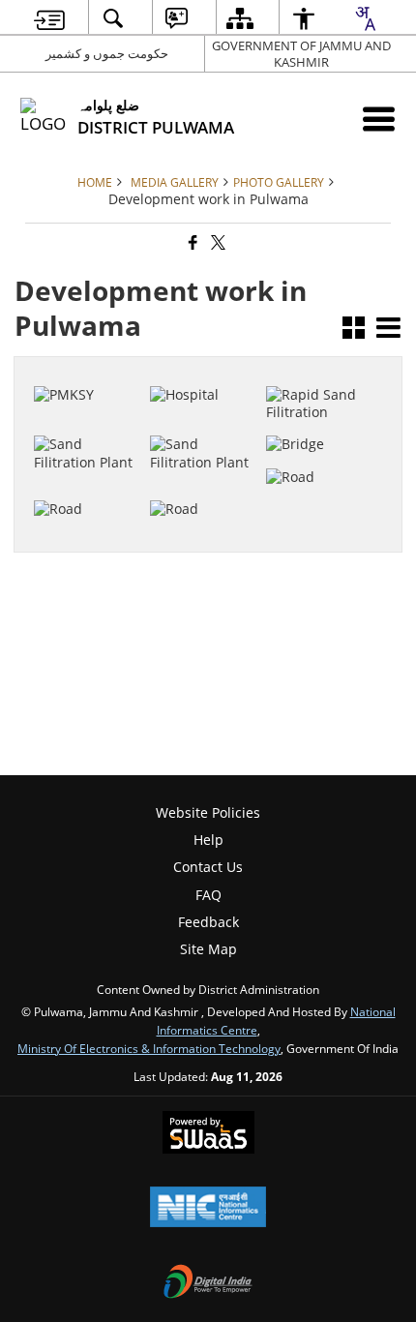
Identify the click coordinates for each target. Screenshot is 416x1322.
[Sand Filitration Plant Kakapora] (320, 366)
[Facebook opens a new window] (310, 507)
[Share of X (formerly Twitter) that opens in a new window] (216, 242)
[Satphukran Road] (204, 472)
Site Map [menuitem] (208, 949)
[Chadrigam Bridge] (320, 408)
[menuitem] (49, 18)
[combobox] (364, 18)
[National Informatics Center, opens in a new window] (208, 1209)
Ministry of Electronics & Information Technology (149, 1048)
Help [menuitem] (208, 839)
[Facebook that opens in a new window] (191, 242)
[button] (354, 329)
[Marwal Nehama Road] (320, 440)
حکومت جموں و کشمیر (106, 53)
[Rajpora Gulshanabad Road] (88, 463)
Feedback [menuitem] (208, 922)
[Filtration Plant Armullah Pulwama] (204, 408)
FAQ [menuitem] (208, 895)
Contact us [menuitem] (208, 866)
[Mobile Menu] (379, 118)
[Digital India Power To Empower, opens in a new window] (208, 1283)
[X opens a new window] (330, 507)
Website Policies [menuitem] (208, 812)
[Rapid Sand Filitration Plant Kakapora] (88, 408)
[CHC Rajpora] (204, 366)
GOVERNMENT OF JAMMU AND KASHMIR (301, 54)
